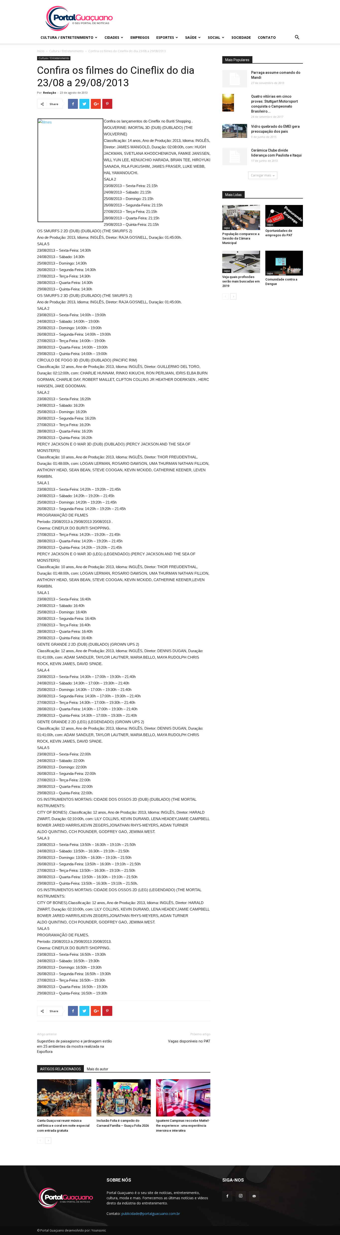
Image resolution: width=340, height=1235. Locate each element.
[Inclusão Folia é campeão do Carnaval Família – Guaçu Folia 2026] (124, 1097)
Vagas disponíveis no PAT (189, 1041)
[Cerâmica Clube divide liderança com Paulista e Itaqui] (234, 156)
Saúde (191, 37)
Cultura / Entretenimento (67, 37)
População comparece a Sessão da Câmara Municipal (240, 238)
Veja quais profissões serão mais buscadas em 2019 (241, 281)
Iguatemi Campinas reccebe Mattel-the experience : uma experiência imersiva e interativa (183, 1125)
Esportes (165, 37)
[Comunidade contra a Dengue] (284, 263)
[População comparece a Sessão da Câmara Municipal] (241, 217)
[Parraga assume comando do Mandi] (234, 78)
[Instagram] (241, 1196)
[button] (297, 38)
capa (227, 228)
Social (214, 37)
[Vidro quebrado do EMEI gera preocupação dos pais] (234, 131)
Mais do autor (97, 1069)
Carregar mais (261, 175)
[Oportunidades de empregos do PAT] (284, 216)
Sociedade (241, 37)
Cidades (112, 37)
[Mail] (254, 1196)
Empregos (139, 37)
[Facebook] (227, 1196)
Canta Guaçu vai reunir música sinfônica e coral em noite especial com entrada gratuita (63, 1125)
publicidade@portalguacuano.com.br (150, 1213)
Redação (49, 92)
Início (41, 51)
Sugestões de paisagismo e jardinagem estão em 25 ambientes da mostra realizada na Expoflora (74, 1046)
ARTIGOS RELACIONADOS (60, 1069)
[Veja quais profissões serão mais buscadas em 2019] (241, 262)
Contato (267, 37)
